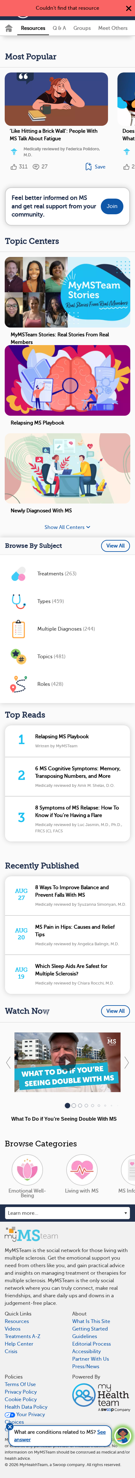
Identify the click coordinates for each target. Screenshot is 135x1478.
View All (115, 546)
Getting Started (90, 1329)
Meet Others (112, 28)
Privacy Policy (21, 1392)
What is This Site (91, 1321)
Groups (82, 28)
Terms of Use (20, 1384)
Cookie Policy (21, 1399)
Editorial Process (91, 1344)
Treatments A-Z (22, 1336)
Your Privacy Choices (25, 1418)
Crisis (11, 1351)
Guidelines (84, 1336)
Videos (12, 1329)
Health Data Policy (26, 1407)
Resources (33, 28)
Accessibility (86, 1351)
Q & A (59, 28)
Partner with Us (90, 1359)
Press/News (85, 1366)
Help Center (19, 1344)
